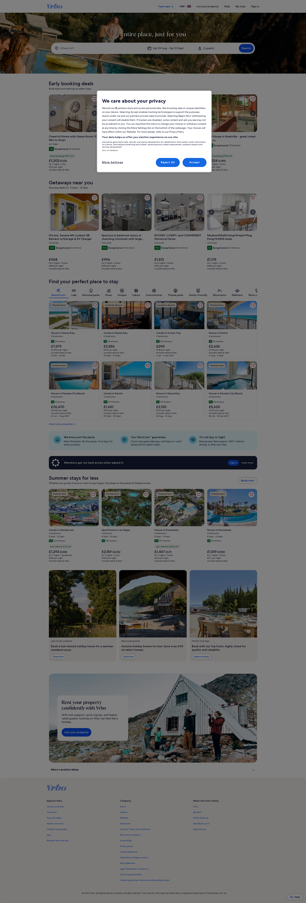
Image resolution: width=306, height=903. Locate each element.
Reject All (168, 162)
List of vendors (110, 150)
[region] (154, 131)
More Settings (112, 162)
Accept (194, 162)
